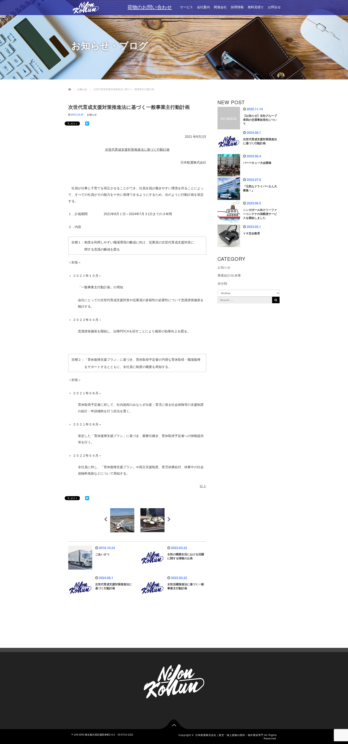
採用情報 (237, 7)
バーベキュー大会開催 (257, 162)
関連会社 (220, 7)
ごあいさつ (102, 554)
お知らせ (92, 114)
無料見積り (256, 7)
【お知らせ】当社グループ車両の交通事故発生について (260, 119)
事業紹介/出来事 (229, 275)
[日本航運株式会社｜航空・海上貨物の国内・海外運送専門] (85, 7)
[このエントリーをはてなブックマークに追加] (87, 123)
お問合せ (274, 7)
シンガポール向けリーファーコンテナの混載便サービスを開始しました (260, 213)
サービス (186, 7)
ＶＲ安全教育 (251, 233)
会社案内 (203, 7)
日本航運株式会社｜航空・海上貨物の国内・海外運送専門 (229, 735)
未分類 (222, 283)
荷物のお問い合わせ (149, 7)
